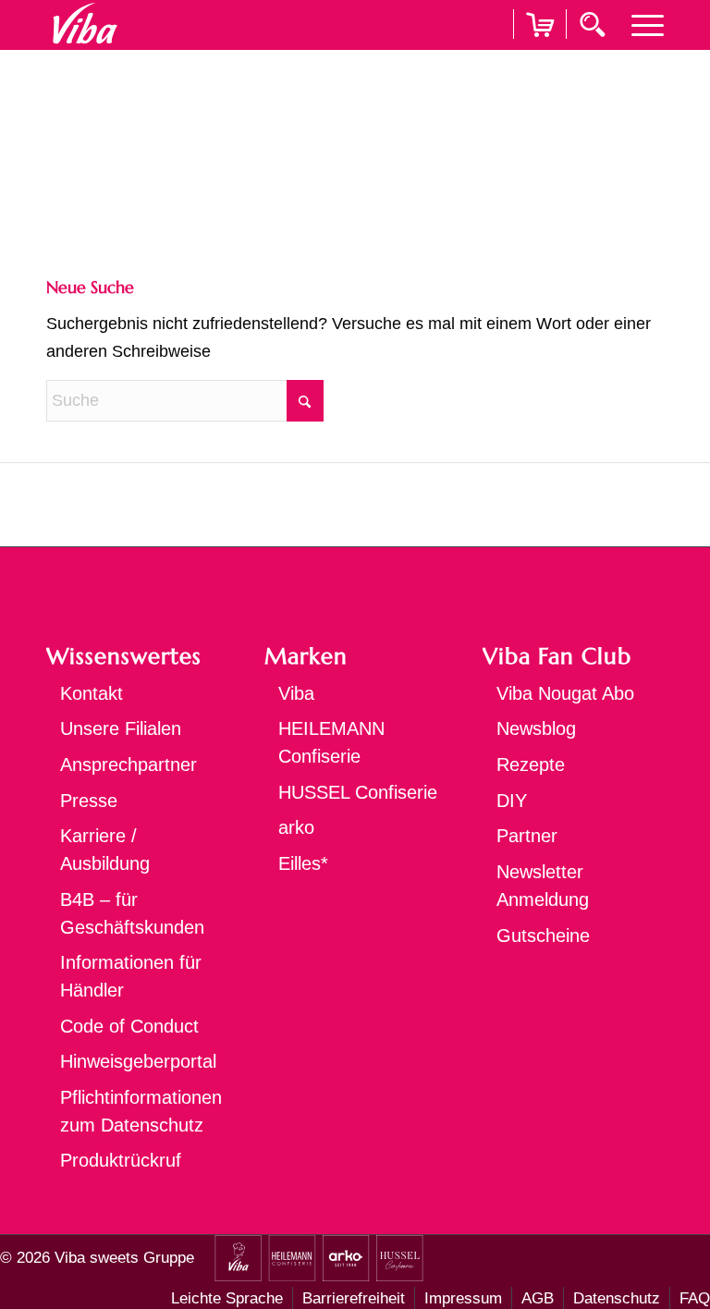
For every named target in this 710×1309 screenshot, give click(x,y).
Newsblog (536, 728)
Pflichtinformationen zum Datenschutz (141, 1111)
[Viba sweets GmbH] (84, 23)
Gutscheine (543, 935)
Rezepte (530, 764)
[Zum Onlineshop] (540, 47)
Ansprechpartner (128, 764)
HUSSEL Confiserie (357, 792)
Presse (88, 800)
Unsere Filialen (120, 728)
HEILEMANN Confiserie (331, 742)
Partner (526, 836)
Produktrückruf (120, 1160)
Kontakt (91, 693)
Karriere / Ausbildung (105, 850)
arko (296, 827)
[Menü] (638, 23)
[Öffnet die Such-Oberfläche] (594, 23)
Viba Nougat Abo (565, 693)
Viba (296, 693)
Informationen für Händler (131, 976)
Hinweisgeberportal (138, 1061)
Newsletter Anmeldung (542, 886)
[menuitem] (638, 23)
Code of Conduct (129, 1026)
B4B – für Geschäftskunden (132, 913)
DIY (511, 800)
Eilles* (303, 863)
